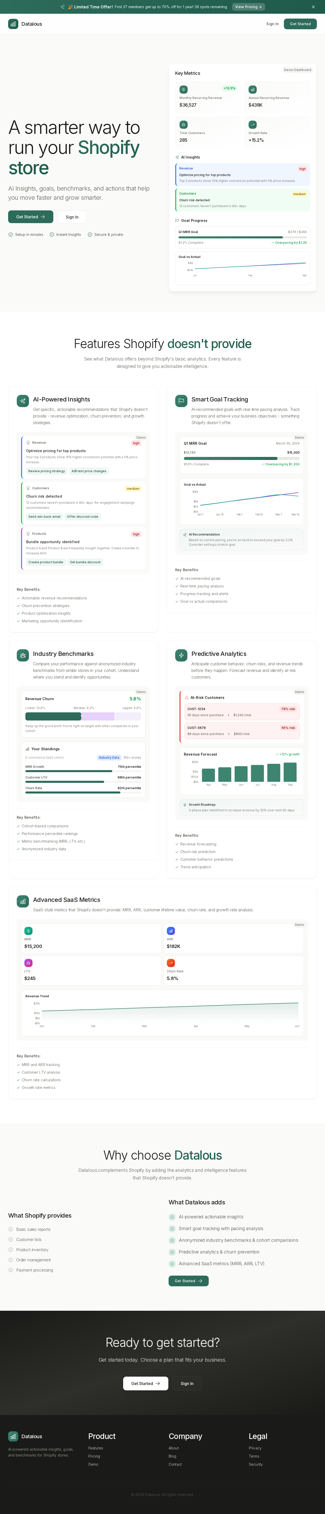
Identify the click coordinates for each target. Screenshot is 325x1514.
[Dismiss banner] (313, 6)
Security (256, 1464)
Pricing (94, 1456)
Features (95, 1448)
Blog (172, 1456)
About (174, 1448)
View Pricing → (248, 7)
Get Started (300, 24)
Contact (175, 1464)
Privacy (255, 1448)
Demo (93, 1464)
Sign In (272, 24)
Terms (254, 1456)
